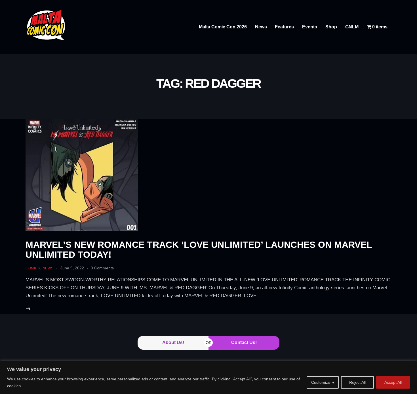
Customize (320, 382)
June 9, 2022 (72, 268)
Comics (33, 268)
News (48, 268)
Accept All (393, 382)
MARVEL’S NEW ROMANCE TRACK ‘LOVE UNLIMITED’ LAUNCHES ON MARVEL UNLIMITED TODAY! (199, 250)
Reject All (357, 382)
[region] (208, 377)
